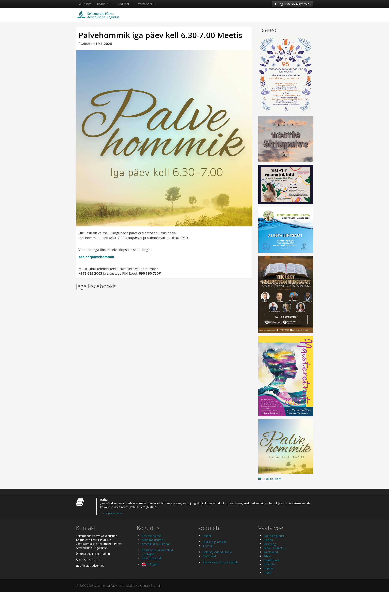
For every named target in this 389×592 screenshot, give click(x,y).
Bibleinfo (269, 564)
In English (152, 564)
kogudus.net (271, 560)
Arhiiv (266, 556)
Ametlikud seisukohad (156, 544)
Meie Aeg (269, 544)
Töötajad (148, 554)
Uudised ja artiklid (214, 542)
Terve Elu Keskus (274, 548)
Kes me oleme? (152, 536)
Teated (267, 30)
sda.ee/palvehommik (96, 256)
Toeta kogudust (273, 536)
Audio (228, 552)
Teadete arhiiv (271, 479)
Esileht (86, 4)
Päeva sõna (210, 562)
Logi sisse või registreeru (293, 4)
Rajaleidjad (270, 552)
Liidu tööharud (151, 558)
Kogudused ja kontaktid (157, 550)
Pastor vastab (229, 562)
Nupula (268, 568)
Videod (218, 552)
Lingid (267, 572)
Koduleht (124, 4)
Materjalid (209, 556)
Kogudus (103, 4)
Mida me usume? (153, 540)
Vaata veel (145, 4)
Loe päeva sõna (112, 513)
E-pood (268, 540)
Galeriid (207, 552)
